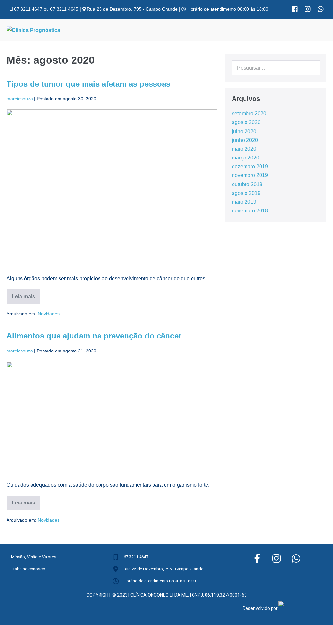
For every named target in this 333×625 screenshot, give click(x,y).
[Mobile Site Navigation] (324, 30)
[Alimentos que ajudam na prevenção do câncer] (112, 418)
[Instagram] (308, 9)
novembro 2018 (250, 210)
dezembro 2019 (250, 166)
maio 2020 (244, 149)
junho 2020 (245, 140)
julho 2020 (244, 131)
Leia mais (26, 294)
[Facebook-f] (257, 558)
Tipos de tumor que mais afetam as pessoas (88, 84)
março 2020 (245, 157)
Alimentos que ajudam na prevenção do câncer (94, 335)
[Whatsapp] (321, 9)
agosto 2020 (246, 122)
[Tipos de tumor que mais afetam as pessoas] (112, 188)
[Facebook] (295, 9)
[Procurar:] (276, 67)
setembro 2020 (249, 113)
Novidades (49, 313)
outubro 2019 (247, 184)
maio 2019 (244, 202)
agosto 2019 (246, 193)
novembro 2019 (250, 175)
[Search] (311, 68)
